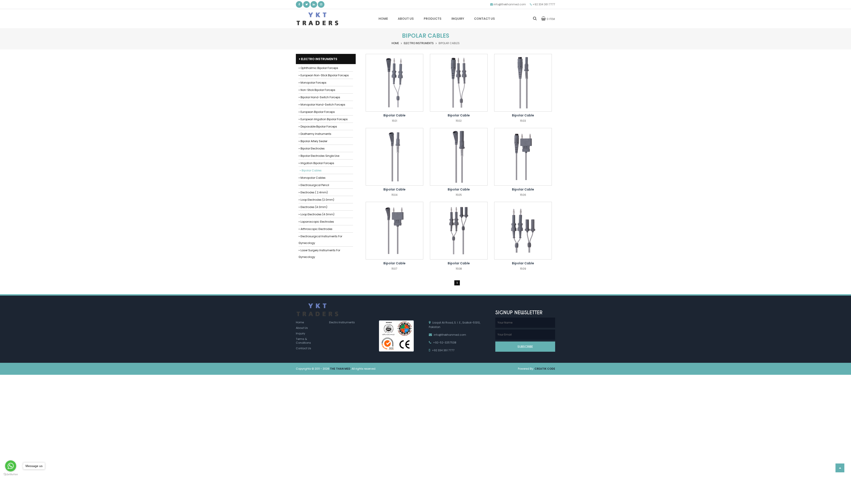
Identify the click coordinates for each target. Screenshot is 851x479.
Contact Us (303, 348)
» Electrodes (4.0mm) (313, 207)
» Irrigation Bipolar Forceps (316, 163)
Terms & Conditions (303, 341)
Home (395, 43)
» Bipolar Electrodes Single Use (319, 156)
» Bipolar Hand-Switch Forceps (319, 97)
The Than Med (340, 369)
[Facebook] (299, 4)
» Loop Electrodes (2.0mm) (316, 200)
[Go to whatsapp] (10, 465)
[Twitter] (306, 4)
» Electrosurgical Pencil (314, 185)
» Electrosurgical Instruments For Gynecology (320, 239)
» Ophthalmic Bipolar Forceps (318, 68)
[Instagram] (321, 4)
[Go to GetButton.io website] (11, 474)
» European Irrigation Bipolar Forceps (323, 119)
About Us (302, 328)
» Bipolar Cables (311, 170)
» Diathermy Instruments (315, 134)
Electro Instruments (419, 43)
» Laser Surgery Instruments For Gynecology (319, 253)
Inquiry (300, 333)
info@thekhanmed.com (510, 4)
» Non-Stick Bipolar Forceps (317, 90)
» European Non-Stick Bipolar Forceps (324, 75)
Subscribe (525, 346)
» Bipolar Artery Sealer (313, 141)
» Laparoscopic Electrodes (316, 222)
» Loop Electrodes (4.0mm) (316, 214)
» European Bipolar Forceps (317, 112)
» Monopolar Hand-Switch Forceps (322, 104)
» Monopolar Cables (312, 178)
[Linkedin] (313, 4)
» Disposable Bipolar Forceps (318, 126)
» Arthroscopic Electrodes (315, 229)
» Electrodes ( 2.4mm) (313, 192)
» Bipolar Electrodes (312, 148)
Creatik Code (545, 369)
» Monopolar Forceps (312, 82)
